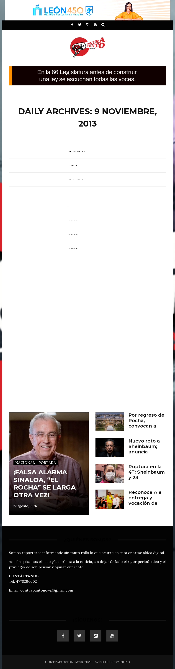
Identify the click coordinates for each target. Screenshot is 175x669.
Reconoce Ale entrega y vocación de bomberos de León (145, 503)
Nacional (25, 462)
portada (47, 462)
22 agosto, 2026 (25, 506)
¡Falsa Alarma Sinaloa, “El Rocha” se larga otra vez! (44, 483)
